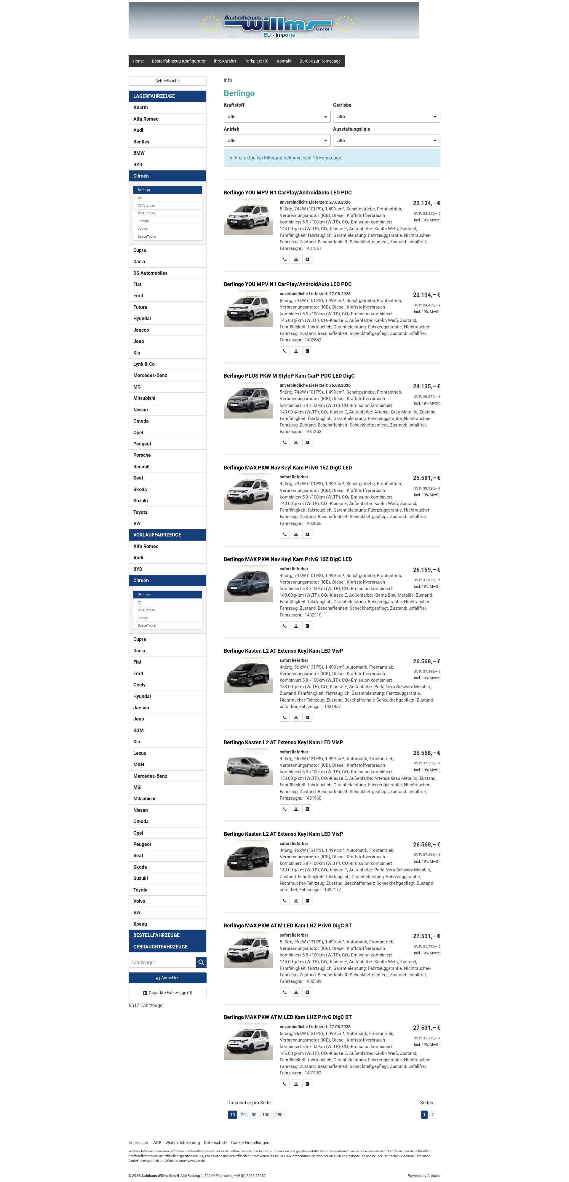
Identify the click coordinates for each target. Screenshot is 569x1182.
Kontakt (284, 61)
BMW (139, 153)
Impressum (139, 1142)
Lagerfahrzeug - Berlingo (332, 221)
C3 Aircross (146, 205)
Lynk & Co (144, 364)
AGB (157, 1142)
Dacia (139, 261)
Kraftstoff (234, 105)
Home (138, 61)
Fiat (137, 284)
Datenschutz (215, 1142)
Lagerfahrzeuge (154, 96)
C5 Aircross (146, 213)
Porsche (142, 455)
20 (243, 1114)
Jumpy (143, 229)
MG (137, 387)
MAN (138, 764)
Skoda (140, 489)
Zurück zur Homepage (320, 61)
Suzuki (140, 501)
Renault (141, 466)
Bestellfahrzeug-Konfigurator (179, 61)
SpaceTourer (147, 237)
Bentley (141, 142)
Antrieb (231, 129)
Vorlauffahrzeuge (157, 535)
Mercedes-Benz (150, 375)
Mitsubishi (144, 398)
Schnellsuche (168, 81)
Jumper (143, 221)
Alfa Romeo (146, 119)
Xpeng (140, 924)
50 (254, 1114)
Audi (138, 130)
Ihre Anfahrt (225, 61)
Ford (138, 295)
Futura (140, 307)
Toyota (140, 512)
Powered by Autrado (424, 1176)
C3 (140, 198)
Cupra (139, 250)
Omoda (141, 421)
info (228, 80)
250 (278, 1114)
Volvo (139, 901)
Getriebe (342, 105)
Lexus (139, 753)
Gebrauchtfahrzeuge (160, 947)
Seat (138, 478)
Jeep (138, 341)
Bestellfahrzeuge (156, 935)
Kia (136, 353)
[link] (285, 259)
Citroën (141, 176)
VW (136, 523)
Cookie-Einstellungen (250, 1142)
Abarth (140, 107)
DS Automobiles (150, 273)
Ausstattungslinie (351, 129)
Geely (139, 685)
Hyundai (142, 318)
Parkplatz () (256, 61)
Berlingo (144, 190)
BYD (137, 164)
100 (265, 1114)
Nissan (140, 410)
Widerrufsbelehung (182, 1142)
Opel (138, 432)
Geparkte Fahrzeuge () (170, 992)
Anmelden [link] (170, 977)
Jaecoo (141, 330)
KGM (138, 730)
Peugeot (142, 444)
